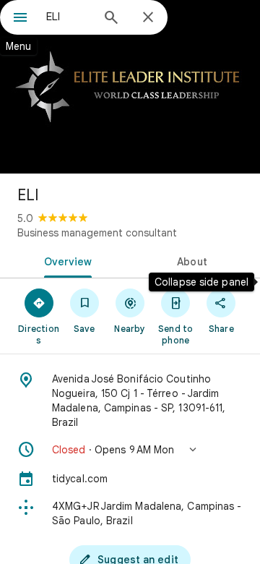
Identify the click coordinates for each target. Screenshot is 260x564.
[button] (130, 449)
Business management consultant (97, 232)
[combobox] (68, 16)
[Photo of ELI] (130, 87)
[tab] (65, 260)
